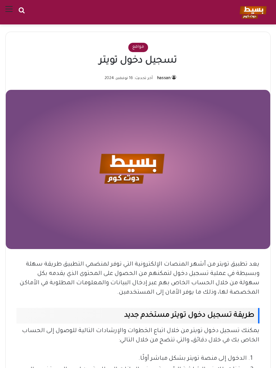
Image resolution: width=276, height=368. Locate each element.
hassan (164, 78)
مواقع (138, 47)
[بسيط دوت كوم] (252, 12)
